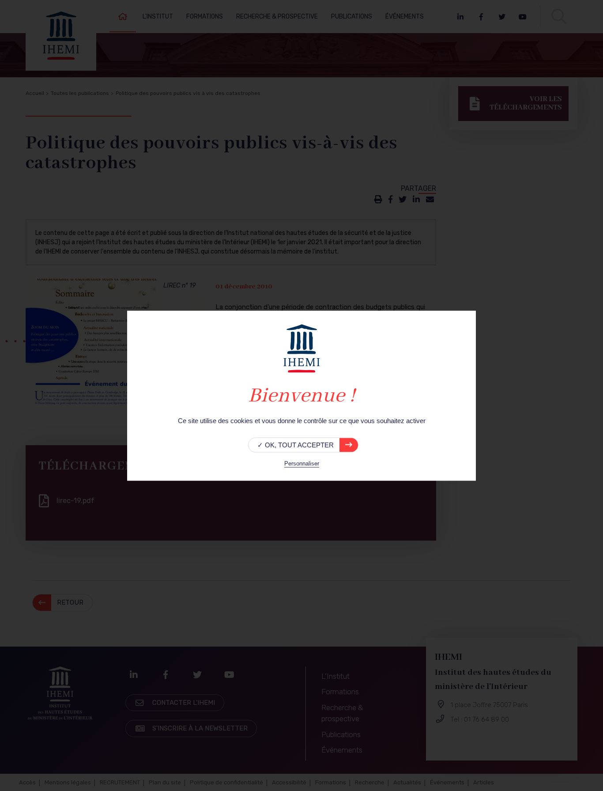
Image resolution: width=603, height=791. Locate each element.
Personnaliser (301, 463)
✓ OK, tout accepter (295, 444)
